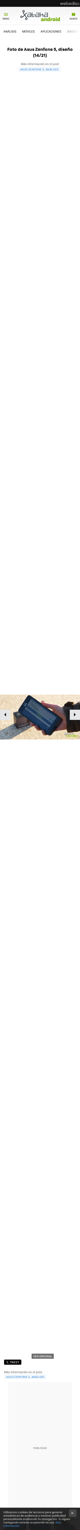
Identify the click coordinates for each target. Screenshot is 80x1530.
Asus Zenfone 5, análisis (39, 69)
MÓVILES (28, 31)
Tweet (14, 1362)
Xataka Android (40, 15)
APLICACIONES (51, 31)
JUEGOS (72, 31)
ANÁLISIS (9, 31)
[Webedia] (70, 3)
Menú (6, 18)
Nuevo (73, 18)
